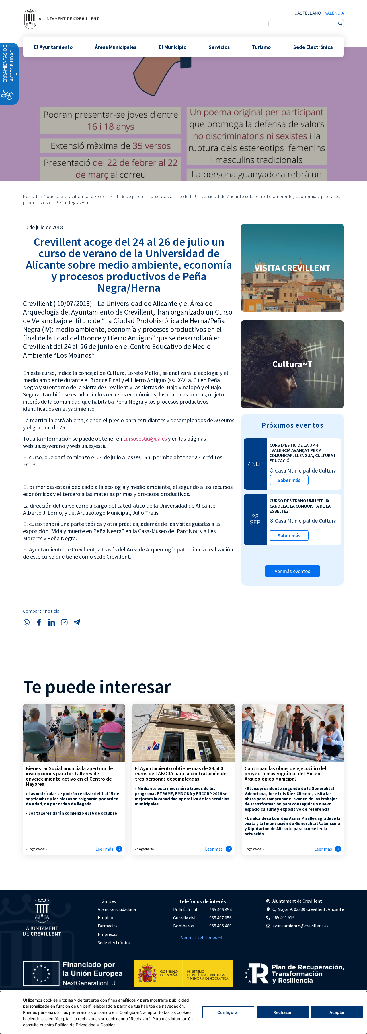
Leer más (104, 849)
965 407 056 (220, 918)
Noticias (52, 196)
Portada (31, 196)
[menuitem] (117, 901)
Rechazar (282, 1012)
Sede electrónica (114, 942)
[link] (61, 19)
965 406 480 (220, 926)
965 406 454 (220, 909)
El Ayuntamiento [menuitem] (53, 46)
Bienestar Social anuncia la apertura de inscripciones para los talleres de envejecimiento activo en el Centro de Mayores (69, 776)
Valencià (334, 13)
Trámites (107, 901)
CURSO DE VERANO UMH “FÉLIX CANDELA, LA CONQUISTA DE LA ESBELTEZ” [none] (300, 506)
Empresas (107, 934)
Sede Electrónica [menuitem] (313, 46)
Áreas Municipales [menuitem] (115, 46)
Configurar (228, 1012)
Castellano (307, 13)
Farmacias (108, 926)
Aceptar (337, 1012)
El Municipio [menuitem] (172, 46)
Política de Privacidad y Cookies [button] (85, 1024)
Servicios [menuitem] (219, 46)
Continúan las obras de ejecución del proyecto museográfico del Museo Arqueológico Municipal (285, 773)
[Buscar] (340, 23)
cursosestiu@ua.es (145, 438)
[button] (26, 622)
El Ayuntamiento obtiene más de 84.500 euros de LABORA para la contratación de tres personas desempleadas (181, 773)
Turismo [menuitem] (261, 46)
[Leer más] (119, 849)
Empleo (105, 917)
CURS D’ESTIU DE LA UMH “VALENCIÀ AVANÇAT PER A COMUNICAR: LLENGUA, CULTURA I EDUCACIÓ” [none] (302, 452)
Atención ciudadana (117, 909)
